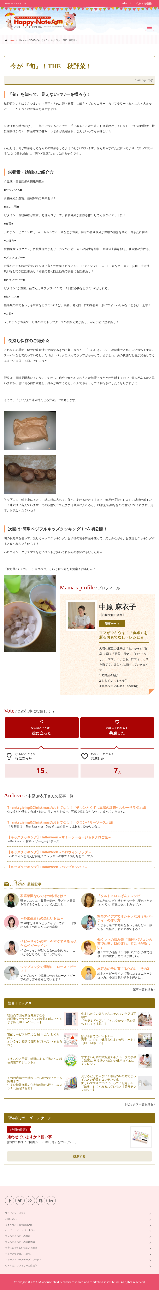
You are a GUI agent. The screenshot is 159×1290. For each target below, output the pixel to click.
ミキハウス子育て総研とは (19, 1224)
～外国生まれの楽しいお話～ (43, 918)
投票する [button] (79, 1156)
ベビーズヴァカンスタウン (19, 1253)
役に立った (42, 727)
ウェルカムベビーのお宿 (17, 1235)
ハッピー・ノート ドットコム (20, 1230)
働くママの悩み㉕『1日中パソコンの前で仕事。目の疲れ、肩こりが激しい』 (124, 943)
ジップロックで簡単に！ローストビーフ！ (48, 968)
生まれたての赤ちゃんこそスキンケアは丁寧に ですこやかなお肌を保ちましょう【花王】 (108, 1018)
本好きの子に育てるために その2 (123, 968)
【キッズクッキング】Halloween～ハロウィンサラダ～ (49, 852)
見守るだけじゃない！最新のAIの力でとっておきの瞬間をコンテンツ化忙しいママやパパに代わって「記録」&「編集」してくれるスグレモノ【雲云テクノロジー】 (108, 1083)
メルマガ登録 (144, 3)
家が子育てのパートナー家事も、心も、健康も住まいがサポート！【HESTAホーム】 (108, 1039)
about (126, 3)
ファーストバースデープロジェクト (23, 1259)
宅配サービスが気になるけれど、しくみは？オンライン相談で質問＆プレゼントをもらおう (34, 1039)
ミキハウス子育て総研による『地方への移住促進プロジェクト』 (34, 1060)
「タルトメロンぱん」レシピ (118, 895)
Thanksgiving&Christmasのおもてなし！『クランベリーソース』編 (60, 822)
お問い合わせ (12, 1218)
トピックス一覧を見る (139, 1104)
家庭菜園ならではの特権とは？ (43, 895)
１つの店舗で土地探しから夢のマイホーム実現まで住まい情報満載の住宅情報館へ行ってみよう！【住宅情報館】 (34, 1083)
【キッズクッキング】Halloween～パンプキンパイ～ (47, 867)
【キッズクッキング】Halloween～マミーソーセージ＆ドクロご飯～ (59, 837)
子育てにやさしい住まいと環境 (21, 1247)
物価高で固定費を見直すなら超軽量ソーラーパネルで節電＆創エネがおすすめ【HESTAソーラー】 (34, 1018)
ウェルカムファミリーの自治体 (21, 1265)
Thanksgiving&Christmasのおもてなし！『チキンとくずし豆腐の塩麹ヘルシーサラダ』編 (76, 807)
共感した (117, 727)
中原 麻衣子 (117, 607)
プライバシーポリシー (16, 1212)
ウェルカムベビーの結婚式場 (20, 1241)
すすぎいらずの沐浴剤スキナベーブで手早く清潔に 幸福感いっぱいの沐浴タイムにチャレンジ (108, 1060)
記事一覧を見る (143, 989)
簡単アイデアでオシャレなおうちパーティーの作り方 (125, 918)
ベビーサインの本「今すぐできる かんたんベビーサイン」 (48, 943)
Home (11, 40)
